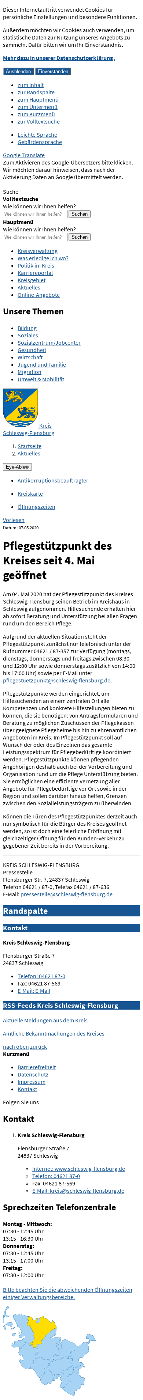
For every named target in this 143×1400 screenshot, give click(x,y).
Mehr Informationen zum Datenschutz (49, 184)
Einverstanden (53, 71)
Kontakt (27, 1089)
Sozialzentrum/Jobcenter (49, 342)
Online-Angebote (39, 294)
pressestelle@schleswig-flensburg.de (67, 894)
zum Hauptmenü (38, 99)
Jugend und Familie (42, 364)
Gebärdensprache (40, 141)
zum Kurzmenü (36, 114)
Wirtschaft (30, 357)
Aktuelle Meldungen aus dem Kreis (45, 1020)
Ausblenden (18, 71)
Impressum (31, 1081)
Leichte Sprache (37, 134)
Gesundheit (32, 349)
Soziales (28, 335)
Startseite (29, 446)
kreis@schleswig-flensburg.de (78, 1190)
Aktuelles (29, 287)
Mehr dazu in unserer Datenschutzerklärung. (59, 57)
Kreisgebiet (31, 280)
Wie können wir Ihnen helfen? (39, 206)
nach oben (16, 1046)
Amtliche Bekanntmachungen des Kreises (53, 1033)
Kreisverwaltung (38, 250)
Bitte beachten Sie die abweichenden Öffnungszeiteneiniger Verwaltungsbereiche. (67, 1293)
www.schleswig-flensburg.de (78, 1168)
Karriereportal (35, 272)
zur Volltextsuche (39, 121)
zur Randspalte (36, 92)
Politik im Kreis (36, 265)
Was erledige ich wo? (43, 258)
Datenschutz (33, 1074)
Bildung (27, 328)
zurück (38, 1046)
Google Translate (24, 155)
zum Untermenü (38, 106)
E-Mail (34, 990)
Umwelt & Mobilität (41, 379)
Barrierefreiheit (37, 1067)
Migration (29, 371)
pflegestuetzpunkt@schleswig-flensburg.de (56, 680)
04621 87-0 (41, 976)
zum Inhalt (31, 84)
